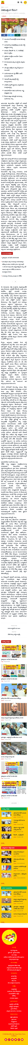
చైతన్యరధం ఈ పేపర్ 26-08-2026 (10, 257)
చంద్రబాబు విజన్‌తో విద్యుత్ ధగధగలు (20, 867)
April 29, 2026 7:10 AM (21, 870)
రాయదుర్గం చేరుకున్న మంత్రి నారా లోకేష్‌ (12, 276)
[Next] (15, 282)
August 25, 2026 (7, 681)
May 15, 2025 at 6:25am (14, 16)
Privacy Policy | (18, 1034)
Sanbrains (24, 1043)
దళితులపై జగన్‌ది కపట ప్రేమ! (19, 860)
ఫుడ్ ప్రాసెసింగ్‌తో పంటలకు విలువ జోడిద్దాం (11, 698)
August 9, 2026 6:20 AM (22, 856)
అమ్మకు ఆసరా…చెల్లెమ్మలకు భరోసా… (20, 874)
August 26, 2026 (7, 661)
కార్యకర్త (2, 661)
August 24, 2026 (7, 778)
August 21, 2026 (20, 831)
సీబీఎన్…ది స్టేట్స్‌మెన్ (19, 834)
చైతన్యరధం (4, 16)
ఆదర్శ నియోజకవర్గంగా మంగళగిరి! (19, 852)
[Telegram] (6, 1039)
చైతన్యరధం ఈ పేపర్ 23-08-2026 (9, 795)
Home (2, 7)
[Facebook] (12, 1039)
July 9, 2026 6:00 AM (21, 863)
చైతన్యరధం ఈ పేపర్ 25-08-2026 (9, 679)
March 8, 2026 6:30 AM (21, 878)
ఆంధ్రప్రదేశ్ (6, 7)
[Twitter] (15, 1039)
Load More (14, 803)
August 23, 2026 (7, 798)
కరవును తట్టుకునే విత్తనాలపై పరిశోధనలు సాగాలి (12, 717)
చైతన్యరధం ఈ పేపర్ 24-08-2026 (9, 776)
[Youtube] (22, 1039)
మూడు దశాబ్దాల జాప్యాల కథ (7, 756)
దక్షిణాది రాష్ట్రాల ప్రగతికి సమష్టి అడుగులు (19, 828)
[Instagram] (19, 1039)
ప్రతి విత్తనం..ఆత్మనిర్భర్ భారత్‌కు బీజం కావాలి (11, 737)
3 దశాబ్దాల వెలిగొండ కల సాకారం (19, 821)
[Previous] (12, 282)
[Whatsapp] (9, 1039)
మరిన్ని (2, 843)
